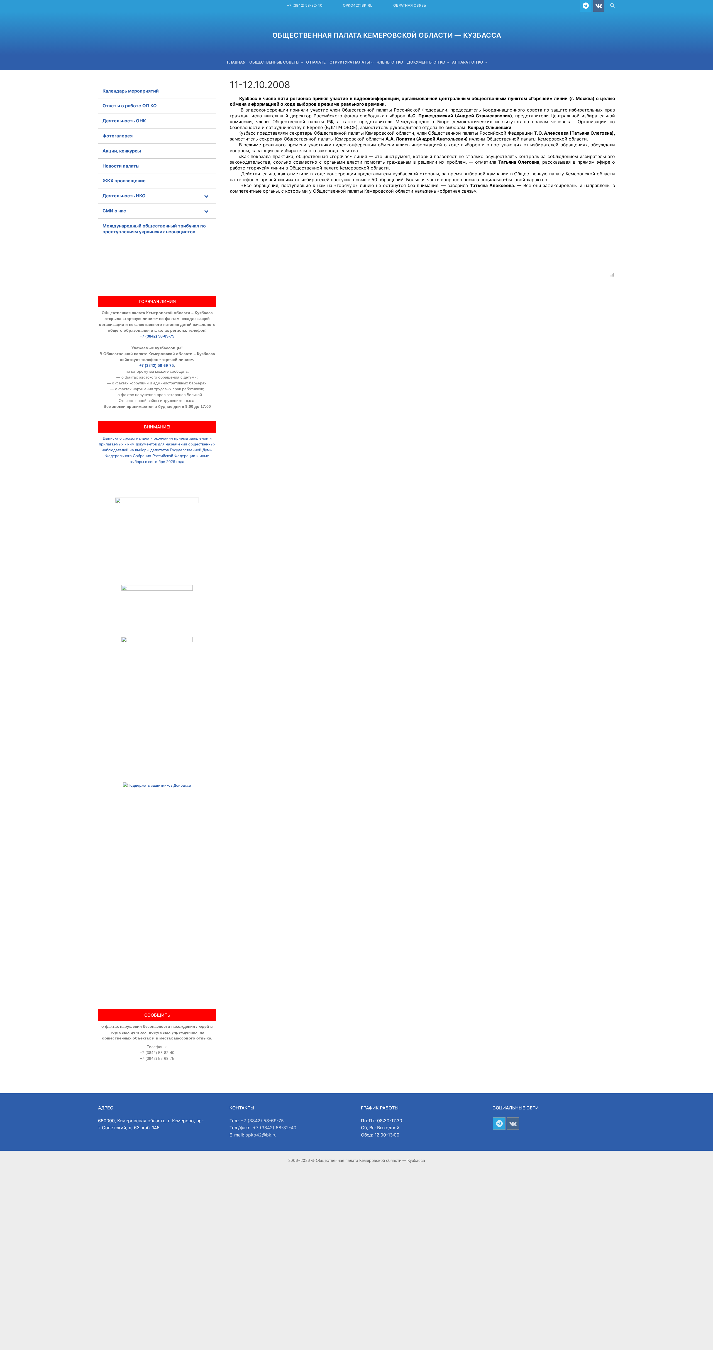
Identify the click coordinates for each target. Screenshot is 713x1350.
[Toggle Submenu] (206, 195)
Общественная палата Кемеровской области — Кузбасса (386, 35)
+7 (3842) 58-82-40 (304, 5)
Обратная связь (409, 5)
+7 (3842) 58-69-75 (157, 336)
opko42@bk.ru (358, 5)
